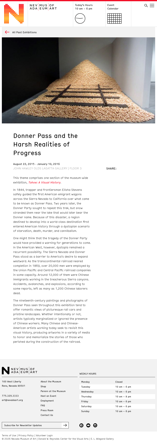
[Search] (146, 5)
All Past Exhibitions (24, 32)
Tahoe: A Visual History (44, 182)
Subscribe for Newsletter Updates (23, 425)
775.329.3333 (10, 395)
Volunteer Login (44, 435)
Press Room (47, 410)
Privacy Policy (26, 435)
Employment (47, 400)
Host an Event (48, 395)
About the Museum (51, 381)
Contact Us (47, 415)
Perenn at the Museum (53, 391)
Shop (43, 386)
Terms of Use (9, 435)
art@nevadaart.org (12, 400)
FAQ (43, 405)
